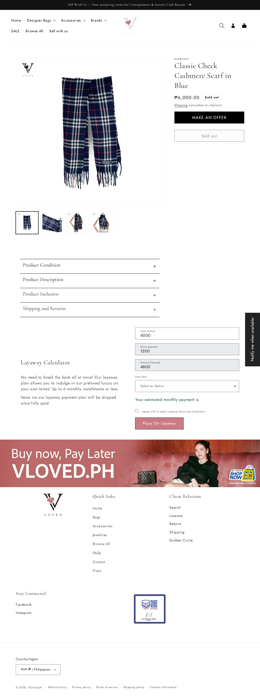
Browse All (101, 543)
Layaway (176, 515)
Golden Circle (181, 540)
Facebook (24, 604)
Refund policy (57, 687)
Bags (97, 517)
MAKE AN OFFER (209, 117)
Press (97, 570)
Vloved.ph (35, 687)
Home (97, 508)
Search (175, 507)
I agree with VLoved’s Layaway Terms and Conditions (173, 411)
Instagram (23, 612)
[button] (41, 20)
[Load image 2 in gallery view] (52, 222)
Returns (175, 523)
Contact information (163, 687)
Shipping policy (134, 687)
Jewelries (100, 534)
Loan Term (141, 377)
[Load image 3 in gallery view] (77, 222)
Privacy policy (81, 687)
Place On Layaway (159, 423)
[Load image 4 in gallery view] (102, 222)
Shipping (181, 105)
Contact (99, 561)
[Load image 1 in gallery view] (27, 222)
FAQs (97, 552)
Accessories (103, 526)
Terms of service (107, 687)
